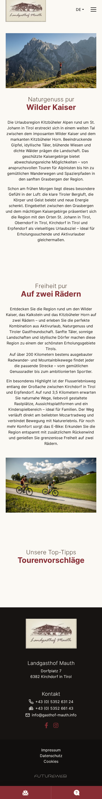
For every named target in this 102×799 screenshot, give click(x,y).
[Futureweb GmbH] (50, 776)
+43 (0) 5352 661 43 (54, 708)
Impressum (51, 750)
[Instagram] (56, 725)
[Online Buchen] (25, 792)
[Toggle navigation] (93, 9)
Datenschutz (51, 755)
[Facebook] (46, 725)
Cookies (51, 761)
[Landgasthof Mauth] (51, 634)
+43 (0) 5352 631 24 (54, 701)
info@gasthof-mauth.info (54, 715)
